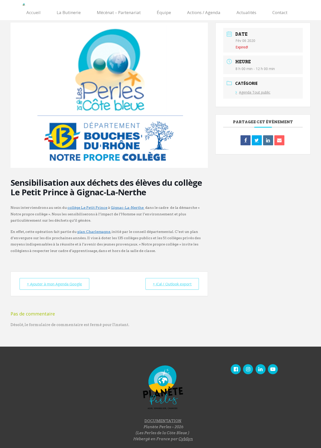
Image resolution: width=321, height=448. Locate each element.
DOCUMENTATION (163, 421)
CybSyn (186, 439)
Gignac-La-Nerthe (127, 208)
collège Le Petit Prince (87, 208)
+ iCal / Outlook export (172, 283)
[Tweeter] (257, 140)
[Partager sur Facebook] (245, 140)
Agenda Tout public (254, 92)
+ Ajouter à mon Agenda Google (54, 283)
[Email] (279, 140)
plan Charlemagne (93, 232)
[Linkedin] (268, 140)
